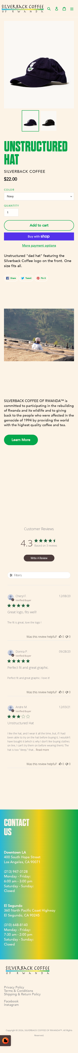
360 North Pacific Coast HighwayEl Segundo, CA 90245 (30, 910)
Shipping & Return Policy (22, 994)
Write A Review (39, 558)
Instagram (11, 1005)
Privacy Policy (14, 987)
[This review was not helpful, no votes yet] (66, 637)
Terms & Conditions (18, 991)
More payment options (39, 245)
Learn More (21, 439)
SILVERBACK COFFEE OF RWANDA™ (43, 1030)
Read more (42, 749)
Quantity (11, 205)
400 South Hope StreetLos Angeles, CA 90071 (22, 857)
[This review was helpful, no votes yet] (60, 637)
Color (9, 189)
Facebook (11, 1001)
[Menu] (72, 8)
